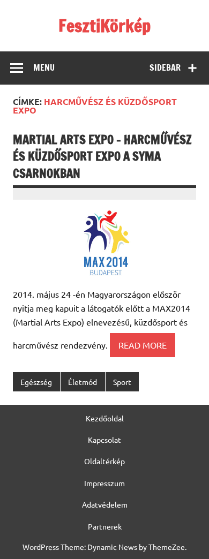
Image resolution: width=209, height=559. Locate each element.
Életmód (82, 382)
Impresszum (104, 483)
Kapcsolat (104, 439)
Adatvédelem (105, 504)
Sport (122, 382)
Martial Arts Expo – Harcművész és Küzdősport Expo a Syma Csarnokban (102, 156)
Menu (44, 67)
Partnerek (105, 526)
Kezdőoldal (105, 418)
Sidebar (165, 67)
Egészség (36, 382)
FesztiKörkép (104, 25)
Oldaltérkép (104, 461)
